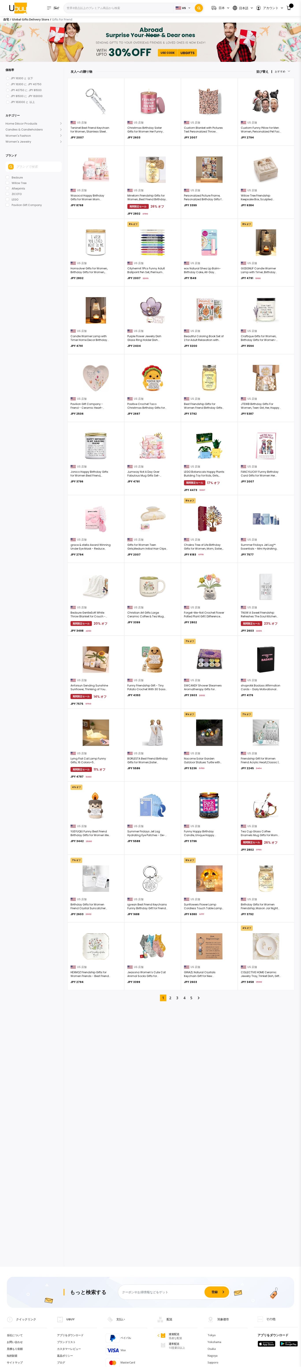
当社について (15, 1335)
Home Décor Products (21, 123)
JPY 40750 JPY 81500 (26, 90)
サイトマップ (15, 1362)
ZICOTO (17, 194)
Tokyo (212, 1335)
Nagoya (212, 1356)
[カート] (289, 8)
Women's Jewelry (18, 142)
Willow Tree (19, 183)
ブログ (61, 1362)
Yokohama (214, 1342)
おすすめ (280, 71)
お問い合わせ (15, 1342)
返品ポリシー (65, 1356)
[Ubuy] (18, 7)
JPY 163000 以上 (23, 102)
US (184, 8)
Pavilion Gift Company (27, 205)
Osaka (212, 1349)
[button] (269, 8)
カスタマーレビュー (69, 1349)
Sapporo (213, 1362)
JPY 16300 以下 (22, 78)
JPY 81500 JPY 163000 (27, 96)
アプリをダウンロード (70, 1335)
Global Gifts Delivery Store (30, 19)
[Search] (199, 8)
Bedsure (17, 177)
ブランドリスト (66, 1342)
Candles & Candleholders (24, 129)
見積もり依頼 (15, 1349)
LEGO (15, 199)
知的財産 (12, 1356)
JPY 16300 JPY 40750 (26, 84)
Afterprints (18, 188)
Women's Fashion (18, 136)
